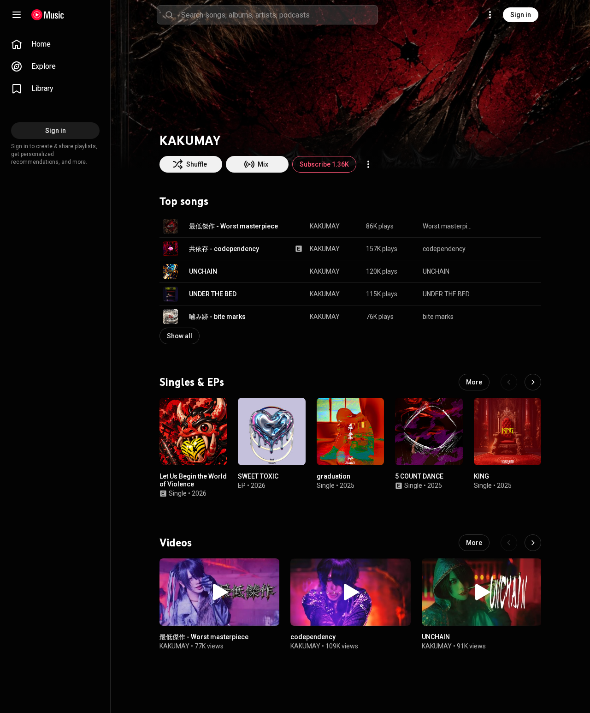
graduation (333, 476)
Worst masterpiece (447, 226)
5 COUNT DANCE (419, 476)
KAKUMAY (325, 226)
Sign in (520, 14)
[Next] (533, 382)
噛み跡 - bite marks (217, 316)
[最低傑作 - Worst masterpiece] (219, 592)
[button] (170, 226)
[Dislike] (505, 226)
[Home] (47, 14)
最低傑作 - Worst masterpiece (233, 226)
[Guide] (16, 14)
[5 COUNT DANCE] (428, 431)
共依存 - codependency (224, 248)
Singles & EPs (191, 382)
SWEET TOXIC (258, 476)
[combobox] (279, 15)
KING (481, 476)
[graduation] (350, 431)
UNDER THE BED (212, 294)
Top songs (183, 201)
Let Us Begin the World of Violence (193, 480)
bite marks (438, 316)
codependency (444, 248)
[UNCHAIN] (482, 592)
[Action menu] (368, 164)
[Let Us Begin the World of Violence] (193, 431)
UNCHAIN (203, 271)
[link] (55, 44)
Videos (175, 542)
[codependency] (350, 592)
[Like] (487, 226)
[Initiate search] (169, 14)
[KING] (507, 431)
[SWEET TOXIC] (271, 431)
